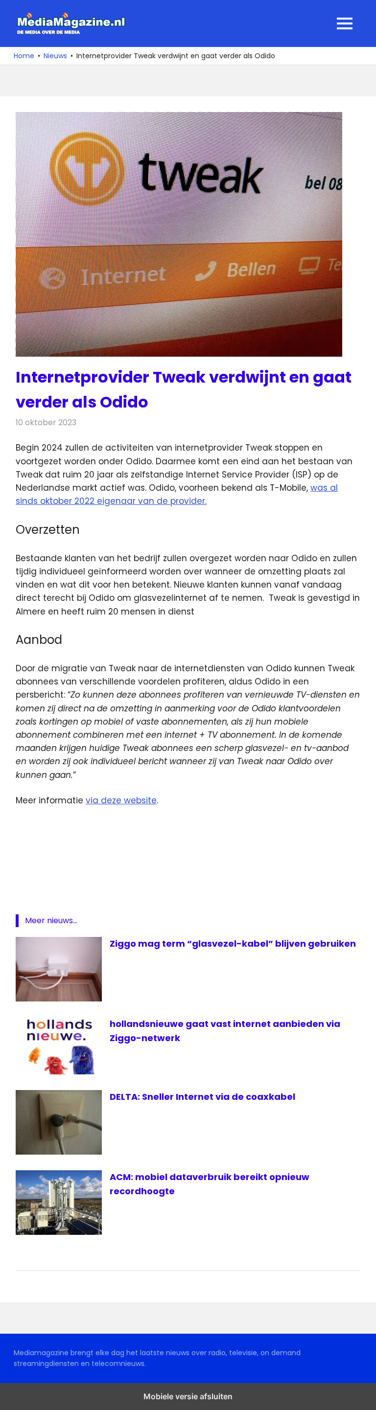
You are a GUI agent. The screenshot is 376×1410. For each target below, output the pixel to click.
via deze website (121, 800)
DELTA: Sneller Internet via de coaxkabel (202, 1097)
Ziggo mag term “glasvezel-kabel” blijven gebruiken (233, 943)
